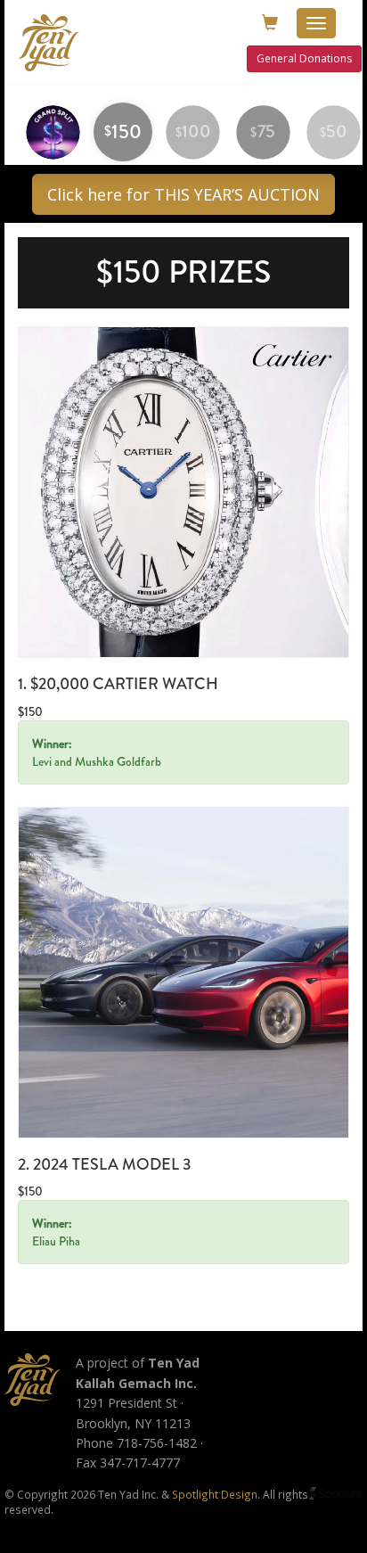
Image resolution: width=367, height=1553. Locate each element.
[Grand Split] (52, 132)
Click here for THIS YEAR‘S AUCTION (183, 194)
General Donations (304, 58)
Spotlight (336, 1493)
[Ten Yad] (32, 1379)
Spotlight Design (214, 1494)
